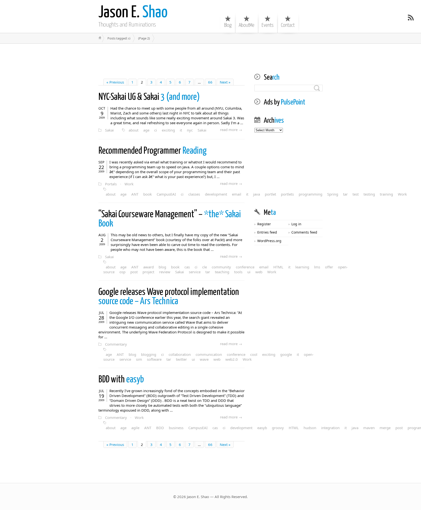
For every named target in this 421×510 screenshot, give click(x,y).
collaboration (180, 354)
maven (369, 427)
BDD (160, 427)
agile (135, 427)
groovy (278, 427)
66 (210, 82)
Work (129, 183)
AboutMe (246, 25)
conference (245, 266)
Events (268, 25)
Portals (111, 183)
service (195, 271)
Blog (227, 25)
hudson (310, 427)
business (176, 427)
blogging (148, 354)
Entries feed (267, 232)
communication (209, 354)
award (148, 266)
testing (369, 194)
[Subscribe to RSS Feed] (411, 17)
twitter (181, 359)
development (216, 194)
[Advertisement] (210, 55)
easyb (121, 379)
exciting (168, 130)
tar (345, 194)
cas (187, 266)
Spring (332, 194)
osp (122, 271)
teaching (222, 271)
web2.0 (231, 359)
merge (385, 427)
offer (329, 266)
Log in (296, 224)
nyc (190, 130)
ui (248, 271)
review (164, 271)
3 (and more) (149, 97)
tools (238, 271)
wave (204, 359)
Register (264, 224)
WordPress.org (269, 240)
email (236, 194)
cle (204, 266)
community (221, 266)
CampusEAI (166, 194)
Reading (152, 151)
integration (330, 427)
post (134, 271)
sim (139, 359)
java (355, 427)
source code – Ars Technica (168, 297)
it (181, 130)
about (133, 130)
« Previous (115, 82)
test (356, 194)
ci (155, 130)
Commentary (116, 344)
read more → (231, 129)
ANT (134, 194)
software (154, 359)
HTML (294, 427)
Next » (225, 82)
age (146, 130)
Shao (133, 13)
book (147, 194)
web (216, 359)
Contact (288, 25)
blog (162, 266)
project (148, 271)
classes (194, 194)
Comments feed (304, 232)
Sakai (109, 130)
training (386, 194)
